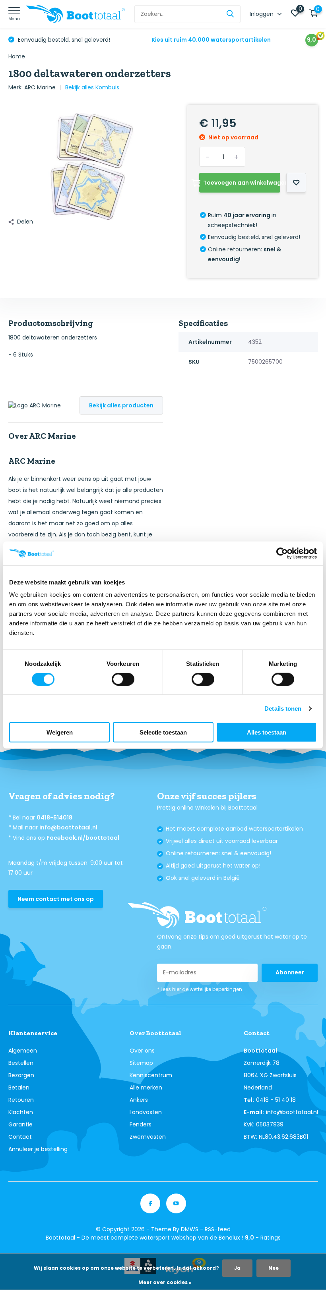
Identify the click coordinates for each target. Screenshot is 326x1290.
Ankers (139, 1100)
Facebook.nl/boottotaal (83, 838)
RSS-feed (218, 1229)
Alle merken (146, 1087)
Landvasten (146, 1112)
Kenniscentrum (151, 1075)
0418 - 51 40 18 (276, 1100)
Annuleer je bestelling (38, 1149)
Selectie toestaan (163, 732)
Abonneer (290, 972)
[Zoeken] (231, 14)
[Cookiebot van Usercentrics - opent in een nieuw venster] (282, 553)
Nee (273, 1268)
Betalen (18, 1087)
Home (16, 56)
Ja (237, 1268)
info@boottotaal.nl (68, 827)
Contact (20, 1137)
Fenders (140, 1124)
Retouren (21, 1100)
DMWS (189, 1229)
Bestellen (20, 1063)
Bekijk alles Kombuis (92, 87)
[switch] (123, 679)
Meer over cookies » (165, 1282)
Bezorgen (21, 1075)
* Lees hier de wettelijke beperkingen (199, 989)
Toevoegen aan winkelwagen (241, 183)
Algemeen (22, 1051)
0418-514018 (54, 817)
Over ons (142, 1051)
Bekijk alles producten (121, 405)
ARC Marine (40, 87)
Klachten (20, 1112)
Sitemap (141, 1063)
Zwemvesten (148, 1137)
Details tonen (282, 708)
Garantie (20, 1124)
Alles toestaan (266, 732)
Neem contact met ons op (55, 899)
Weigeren (60, 732)
